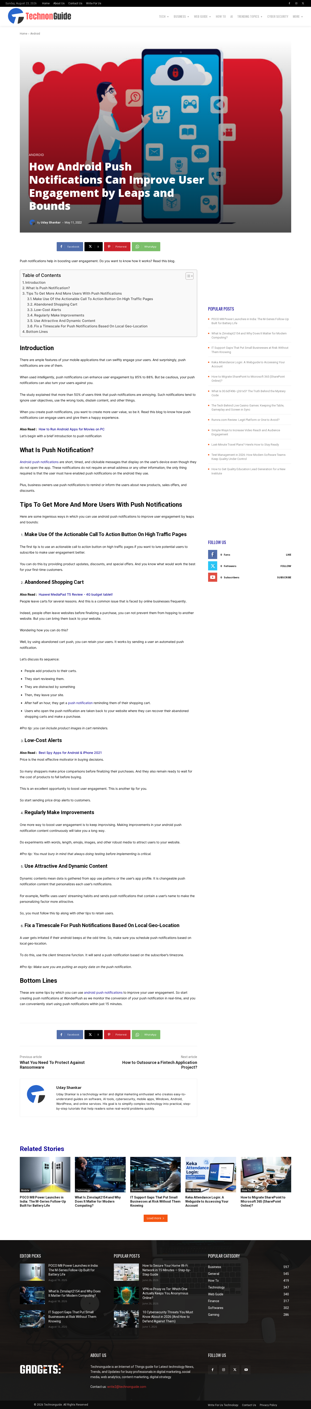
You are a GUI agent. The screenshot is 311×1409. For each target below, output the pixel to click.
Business (137, 1190)
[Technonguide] (12, 16)
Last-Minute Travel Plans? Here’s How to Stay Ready (245, 444)
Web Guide (193, 1190)
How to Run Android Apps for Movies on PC (72, 429)
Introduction (35, 282)
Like (288, 554)
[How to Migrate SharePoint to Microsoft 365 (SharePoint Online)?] (266, 1174)
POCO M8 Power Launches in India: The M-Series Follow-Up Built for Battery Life (43, 1201)
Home (23, 33)
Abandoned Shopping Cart (55, 304)
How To (246, 1190)
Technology (83, 1190)
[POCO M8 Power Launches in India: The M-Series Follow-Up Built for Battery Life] (45, 1174)
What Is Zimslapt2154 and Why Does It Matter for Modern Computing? (98, 1201)
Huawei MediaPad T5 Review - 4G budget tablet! (76, 594)
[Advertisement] (249, 274)
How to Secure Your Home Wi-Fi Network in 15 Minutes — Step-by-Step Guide (167, 1270)
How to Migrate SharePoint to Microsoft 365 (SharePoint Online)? (263, 1201)
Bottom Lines (37, 331)
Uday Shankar (51, 222)
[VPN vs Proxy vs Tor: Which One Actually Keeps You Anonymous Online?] (126, 1295)
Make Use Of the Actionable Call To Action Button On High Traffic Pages (93, 299)
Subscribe (284, 577)
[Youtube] (246, 1369)
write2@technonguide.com (126, 1387)
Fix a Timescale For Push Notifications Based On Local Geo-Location (91, 326)
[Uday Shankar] (33, 222)
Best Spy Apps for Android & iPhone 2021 (70, 753)
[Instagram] (296, 3)
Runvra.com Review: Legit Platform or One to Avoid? (246, 419)
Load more (154, 1218)
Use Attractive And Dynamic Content (64, 320)
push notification (80, 703)
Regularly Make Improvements (59, 315)
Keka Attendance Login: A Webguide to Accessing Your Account (207, 1201)
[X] (303, 3)
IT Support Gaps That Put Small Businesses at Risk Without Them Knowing (155, 1201)
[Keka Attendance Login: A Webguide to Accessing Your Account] (210, 1174)
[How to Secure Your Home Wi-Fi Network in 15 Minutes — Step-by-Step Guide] (126, 1272)
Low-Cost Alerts (47, 310)
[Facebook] (289, 3)
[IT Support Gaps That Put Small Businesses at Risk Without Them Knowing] (155, 1174)
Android (35, 33)
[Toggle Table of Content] (187, 276)
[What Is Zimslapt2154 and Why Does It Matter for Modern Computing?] (100, 1174)
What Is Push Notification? (48, 288)
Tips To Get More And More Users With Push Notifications (74, 293)
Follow (285, 566)
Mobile (25, 1190)
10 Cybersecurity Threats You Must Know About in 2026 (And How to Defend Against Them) (168, 1316)
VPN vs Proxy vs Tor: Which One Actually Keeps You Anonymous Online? (165, 1293)
